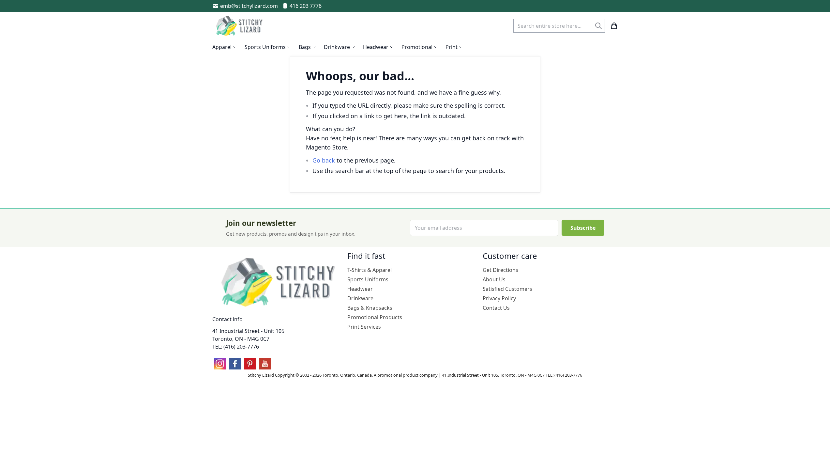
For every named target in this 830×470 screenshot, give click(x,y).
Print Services (364, 326)
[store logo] (240, 26)
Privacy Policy (499, 298)
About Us (494, 279)
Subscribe (583, 227)
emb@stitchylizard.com (249, 5)
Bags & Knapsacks (369, 307)
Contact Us (496, 307)
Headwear (360, 288)
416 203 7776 (306, 5)
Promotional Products (374, 317)
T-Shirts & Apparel (369, 270)
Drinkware (360, 298)
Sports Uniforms (367, 279)
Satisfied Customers (507, 288)
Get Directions (500, 270)
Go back (323, 160)
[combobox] (559, 26)
